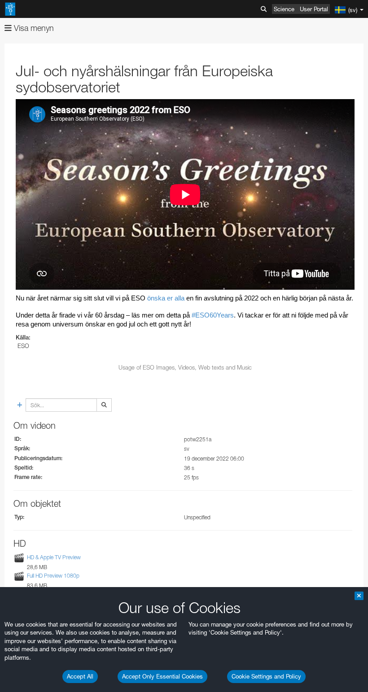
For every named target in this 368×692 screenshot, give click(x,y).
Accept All (80, 676)
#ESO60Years (213, 315)
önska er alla (165, 298)
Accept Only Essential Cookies (162, 676)
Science (284, 9)
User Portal (314, 9)
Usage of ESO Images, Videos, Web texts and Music (185, 367)
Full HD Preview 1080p (53, 575)
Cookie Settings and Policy (266, 676)
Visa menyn (33, 28)
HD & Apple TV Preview (54, 557)
